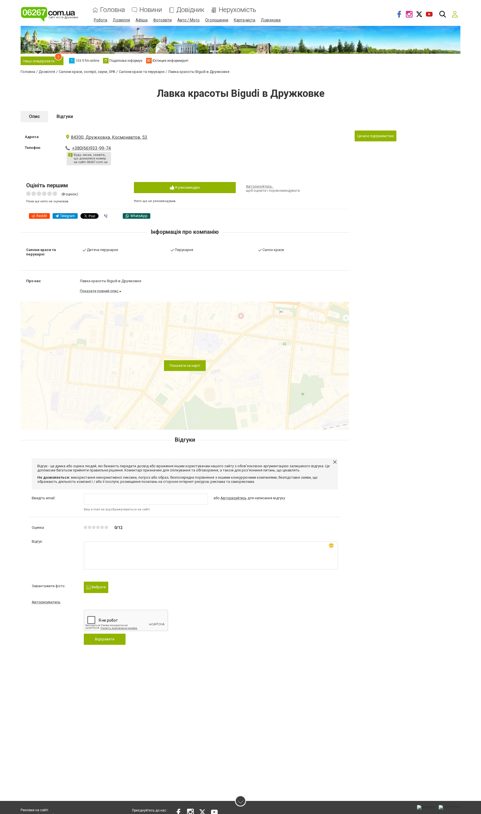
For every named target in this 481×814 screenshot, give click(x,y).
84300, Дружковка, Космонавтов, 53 (109, 137)
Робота (100, 20)
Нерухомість (237, 10)
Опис (34, 116)
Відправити (104, 639)
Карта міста (244, 20)
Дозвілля (121, 20)
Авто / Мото (188, 20)
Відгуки (65, 116)
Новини (150, 10)
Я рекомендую (187, 187)
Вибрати (98, 587)
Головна (112, 10)
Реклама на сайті (34, 810)
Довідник (190, 10)
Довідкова (271, 20)
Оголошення (216, 20)
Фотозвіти (162, 20)
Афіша (142, 20)
